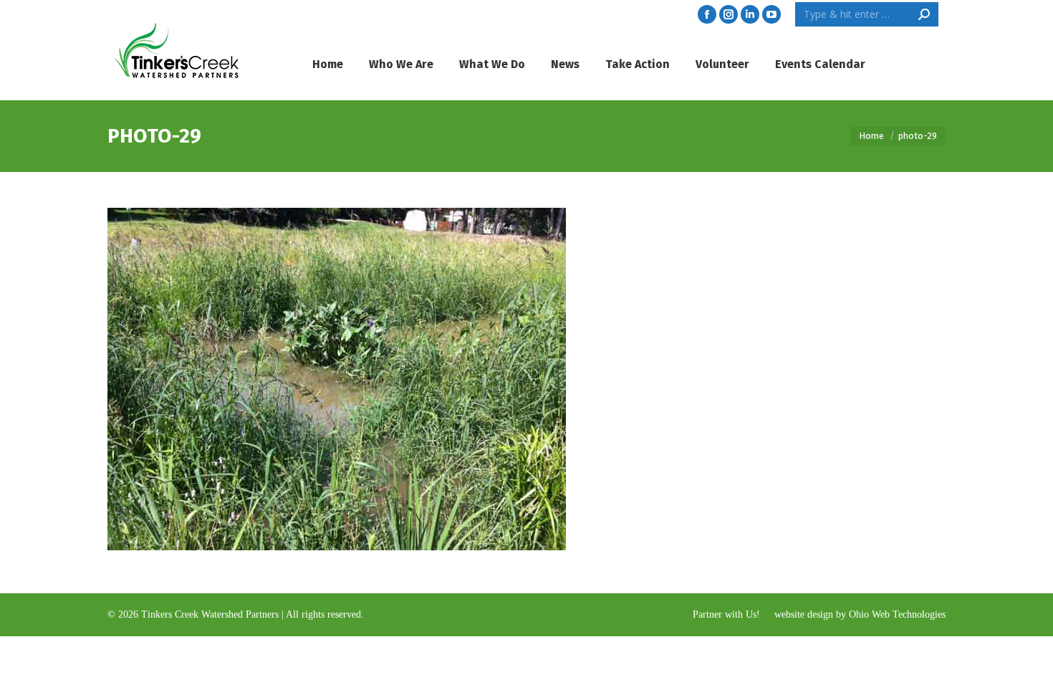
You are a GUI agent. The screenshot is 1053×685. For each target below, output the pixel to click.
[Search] (924, 14)
